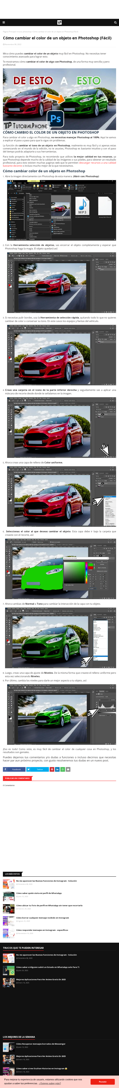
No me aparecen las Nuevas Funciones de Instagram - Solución (46, 881)
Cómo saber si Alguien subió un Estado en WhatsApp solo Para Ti (47, 967)
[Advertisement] (59, 9)
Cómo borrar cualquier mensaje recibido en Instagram (42, 917)
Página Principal (9, 31)
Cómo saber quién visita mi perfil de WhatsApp (39, 893)
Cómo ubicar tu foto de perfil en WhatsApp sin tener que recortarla (49, 905)
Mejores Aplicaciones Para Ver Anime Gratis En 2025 (41, 979)
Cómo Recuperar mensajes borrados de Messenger (40, 1044)
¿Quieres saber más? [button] (50, 1083)
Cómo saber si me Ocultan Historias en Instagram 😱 (41, 1068)
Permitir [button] (103, 1082)
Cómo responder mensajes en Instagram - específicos (42, 930)
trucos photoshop (24, 31)
